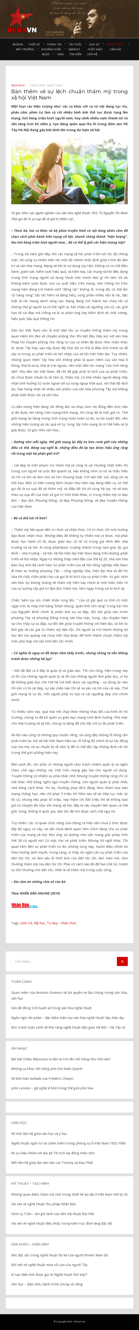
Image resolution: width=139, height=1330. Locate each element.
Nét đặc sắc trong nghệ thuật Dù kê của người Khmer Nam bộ (59, 1255)
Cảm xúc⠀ (116, 49)
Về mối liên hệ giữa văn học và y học (39, 1133)
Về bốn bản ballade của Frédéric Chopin (42, 1078)
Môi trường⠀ (26, 49)
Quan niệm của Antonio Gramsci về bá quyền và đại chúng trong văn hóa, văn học (69, 995)
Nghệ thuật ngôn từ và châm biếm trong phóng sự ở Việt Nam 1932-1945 (68, 1143)
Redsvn (17, 44)
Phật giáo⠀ (96, 49)
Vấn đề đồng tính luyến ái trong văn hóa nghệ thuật (51, 1008)
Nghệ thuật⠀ (117, 44)
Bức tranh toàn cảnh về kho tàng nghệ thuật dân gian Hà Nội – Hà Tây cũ (68, 1027)
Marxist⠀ (75, 49)
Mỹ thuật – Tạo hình (30, 1184)
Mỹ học (39, 923)
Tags (60, 54)
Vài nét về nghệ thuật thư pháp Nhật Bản (43, 1204)
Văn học (19, 1123)
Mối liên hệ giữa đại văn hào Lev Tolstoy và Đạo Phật (52, 1162)
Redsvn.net (79, 1321)
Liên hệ (92, 54)
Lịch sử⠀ (95, 44)
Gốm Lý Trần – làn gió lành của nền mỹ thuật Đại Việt (52, 1214)
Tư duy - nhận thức (62, 923)
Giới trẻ (26, 923)
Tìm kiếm (75, 54)
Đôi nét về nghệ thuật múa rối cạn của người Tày (49, 1265)
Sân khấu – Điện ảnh (30, 1244)
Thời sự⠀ (35, 44)
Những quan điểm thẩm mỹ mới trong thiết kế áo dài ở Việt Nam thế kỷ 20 (69, 1194)
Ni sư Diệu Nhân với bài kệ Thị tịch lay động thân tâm (53, 1153)
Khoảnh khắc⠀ (52, 49)
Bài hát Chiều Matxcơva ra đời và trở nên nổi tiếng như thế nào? (61, 1059)
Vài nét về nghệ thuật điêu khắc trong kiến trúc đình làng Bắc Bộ (61, 1223)
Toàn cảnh (21, 982)
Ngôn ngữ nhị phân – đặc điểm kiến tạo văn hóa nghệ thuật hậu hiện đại (67, 1018)
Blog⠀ (46, 54)
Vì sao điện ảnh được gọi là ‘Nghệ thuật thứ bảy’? (49, 1274)
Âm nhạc (19, 1049)
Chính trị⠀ (55, 44)
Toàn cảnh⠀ (38, 85)
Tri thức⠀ (76, 44)
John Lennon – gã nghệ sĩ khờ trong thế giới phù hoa (52, 1088)
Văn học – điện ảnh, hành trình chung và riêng (47, 1284)
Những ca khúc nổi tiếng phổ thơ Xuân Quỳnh (46, 1068)
